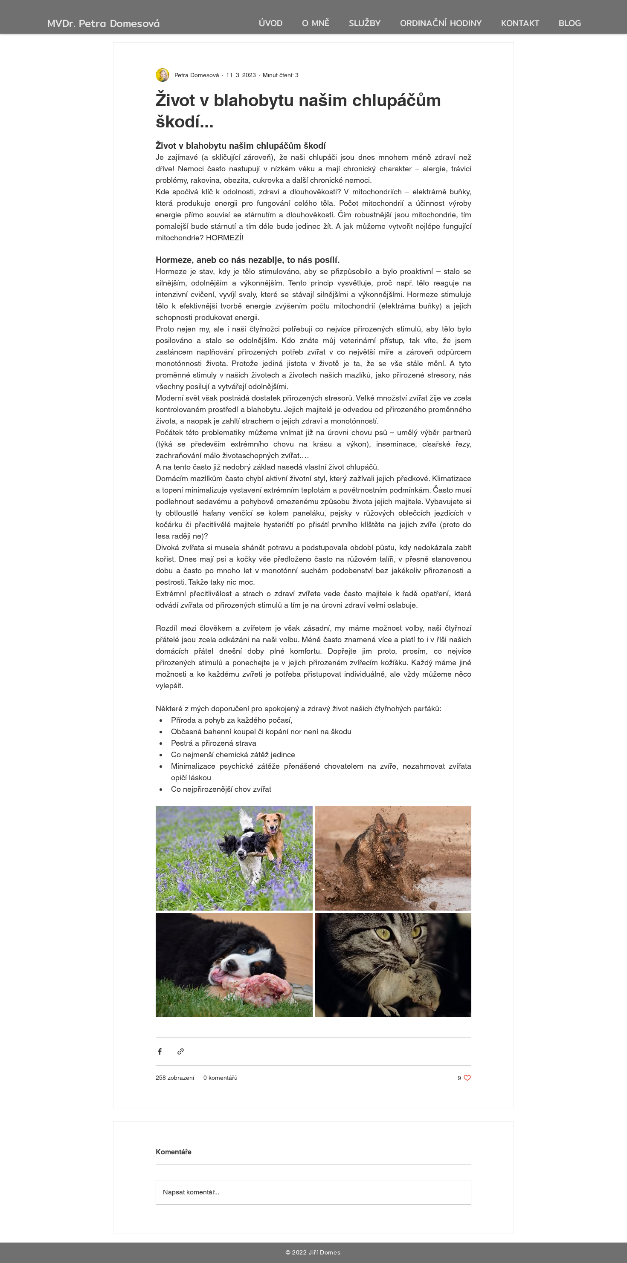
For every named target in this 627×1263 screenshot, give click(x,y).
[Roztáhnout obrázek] (234, 858)
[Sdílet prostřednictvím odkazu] (181, 1051)
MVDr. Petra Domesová (103, 23)
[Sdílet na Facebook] (160, 1051)
